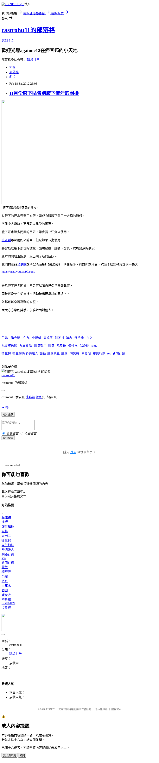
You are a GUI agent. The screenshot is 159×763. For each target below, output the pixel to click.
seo (109, 353)
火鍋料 (36, 338)
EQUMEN (8, 603)
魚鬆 (5, 338)
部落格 (14, 72)
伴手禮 (79, 338)
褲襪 (5, 522)
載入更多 (8, 414)
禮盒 (69, 338)
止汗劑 (6, 240)
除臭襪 (61, 345)
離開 (22, 755)
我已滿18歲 (9, 755)
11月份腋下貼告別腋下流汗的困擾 (44, 93)
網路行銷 (99, 353)
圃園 (5, 590)
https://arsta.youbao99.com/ (18, 271)
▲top (5, 407)
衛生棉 (6, 353)
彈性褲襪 (8, 526)
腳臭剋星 (40, 345)
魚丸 (26, 338)
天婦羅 (48, 338)
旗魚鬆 (15, 338)
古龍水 (6, 585)
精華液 (6, 571)
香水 (5, 581)
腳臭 (51, 345)
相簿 (12, 67)
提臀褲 (6, 607)
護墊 (43, 353)
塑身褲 (6, 599)
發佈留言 (8, 438)
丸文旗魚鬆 (9, 345)
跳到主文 (8, 40)
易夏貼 (21, 264)
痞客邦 (30, 397)
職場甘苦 (33, 59)
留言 (39, 397)
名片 (12, 76)
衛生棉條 (18, 353)
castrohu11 (8, 375)
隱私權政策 (101, 709)
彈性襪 (73, 345)
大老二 (6, 535)
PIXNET (50, 709)
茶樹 (5, 576)
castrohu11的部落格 (28, 29)
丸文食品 (25, 345)
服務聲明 (116, 709)
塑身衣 (6, 595)
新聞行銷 (119, 353)
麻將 (5, 531)
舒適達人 (32, 353)
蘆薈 (5, 567)
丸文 (89, 338)
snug (94, 345)
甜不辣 (59, 338)
